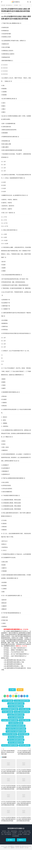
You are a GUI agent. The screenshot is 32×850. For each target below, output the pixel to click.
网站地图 (17, 846)
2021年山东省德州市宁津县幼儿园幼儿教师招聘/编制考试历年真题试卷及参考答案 (24, 752)
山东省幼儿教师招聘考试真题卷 (15, 703)
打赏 (20, 689)
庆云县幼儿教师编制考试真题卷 (9, 720)
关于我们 (10, 839)
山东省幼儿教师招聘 (8, 700)
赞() (12, 689)
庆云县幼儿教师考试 (24, 720)
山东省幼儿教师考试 (24, 709)
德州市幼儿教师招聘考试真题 (16, 737)
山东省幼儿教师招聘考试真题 (22, 700)
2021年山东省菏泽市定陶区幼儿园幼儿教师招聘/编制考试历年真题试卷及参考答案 (23, 819)
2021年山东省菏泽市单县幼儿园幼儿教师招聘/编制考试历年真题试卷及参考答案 (23, 803)
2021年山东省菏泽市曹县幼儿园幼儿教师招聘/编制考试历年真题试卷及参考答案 (8, 819)
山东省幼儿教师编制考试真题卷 (9, 709)
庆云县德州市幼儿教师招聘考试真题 (16, 725)
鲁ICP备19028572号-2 (25, 846)
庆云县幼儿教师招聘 (8, 712)
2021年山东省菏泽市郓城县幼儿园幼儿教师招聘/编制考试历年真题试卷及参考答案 (8, 787)
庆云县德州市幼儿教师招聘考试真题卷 (16, 728)
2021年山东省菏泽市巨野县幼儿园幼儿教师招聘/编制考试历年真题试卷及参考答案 (8, 803)
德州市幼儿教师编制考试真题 (16, 742)
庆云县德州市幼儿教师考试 (9, 734)
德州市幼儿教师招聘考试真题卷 (15, 739)
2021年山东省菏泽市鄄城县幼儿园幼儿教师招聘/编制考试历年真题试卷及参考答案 (23, 771)
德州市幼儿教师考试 (24, 745)
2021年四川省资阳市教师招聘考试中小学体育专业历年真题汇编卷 (8, 752)
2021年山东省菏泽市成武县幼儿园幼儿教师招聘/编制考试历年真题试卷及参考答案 (23, 787)
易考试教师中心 (16, 2)
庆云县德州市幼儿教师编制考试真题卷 (16, 731)
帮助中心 (21, 839)
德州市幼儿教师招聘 (23, 734)
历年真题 (16, 5)
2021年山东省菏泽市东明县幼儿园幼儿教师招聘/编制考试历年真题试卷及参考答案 (8, 771)
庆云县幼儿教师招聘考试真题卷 (15, 714)
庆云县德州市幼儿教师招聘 (15, 723)
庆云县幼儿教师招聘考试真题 (22, 712)
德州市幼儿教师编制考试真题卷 (9, 745)
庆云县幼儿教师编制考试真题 (16, 717)
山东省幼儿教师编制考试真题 (16, 706)
